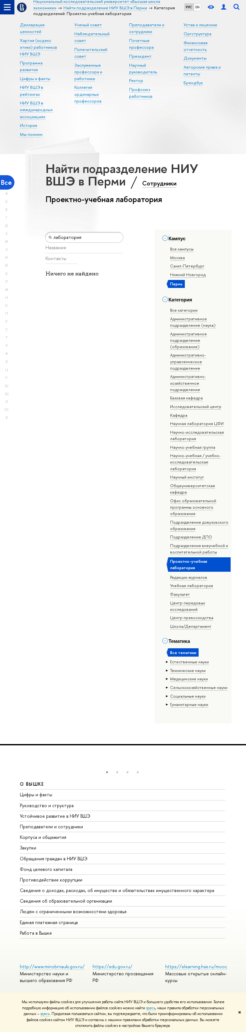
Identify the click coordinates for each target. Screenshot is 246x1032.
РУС (189, 7)
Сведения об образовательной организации (66, 901)
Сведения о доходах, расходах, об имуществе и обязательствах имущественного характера (117, 890)
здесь (150, 1008)
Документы (195, 58)
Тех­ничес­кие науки (188, 670)
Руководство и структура (47, 805)
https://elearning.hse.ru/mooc (196, 966)
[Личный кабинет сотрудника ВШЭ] (223, 7)
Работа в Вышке (36, 933)
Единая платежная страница (49, 922)
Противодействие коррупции (51, 880)
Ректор (136, 80)
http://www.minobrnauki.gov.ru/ (52, 966)
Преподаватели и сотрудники (51, 826)
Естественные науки (189, 662)
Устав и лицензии (200, 25)
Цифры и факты (35, 78)
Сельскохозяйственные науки (198, 687)
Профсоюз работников (140, 92)
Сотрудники (159, 183)
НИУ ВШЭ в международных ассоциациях (36, 109)
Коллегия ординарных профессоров (88, 93)
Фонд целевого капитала (46, 869)
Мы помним (31, 134)
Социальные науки (188, 696)
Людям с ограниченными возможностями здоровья (73, 911)
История (28, 125)
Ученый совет (88, 25)
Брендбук (193, 83)
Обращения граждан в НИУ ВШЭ (53, 859)
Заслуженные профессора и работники (88, 71)
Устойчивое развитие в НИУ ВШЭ (55, 816)
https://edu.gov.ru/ (112, 966)
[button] (107, 772)
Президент (140, 56)
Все (6, 182)
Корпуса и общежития (43, 837)
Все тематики (183, 652)
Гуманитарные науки (189, 704)
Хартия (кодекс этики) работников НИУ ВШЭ (38, 47)
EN (197, 7)
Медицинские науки (189, 679)
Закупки (28, 848)
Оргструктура (197, 34)
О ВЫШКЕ (32, 784)
